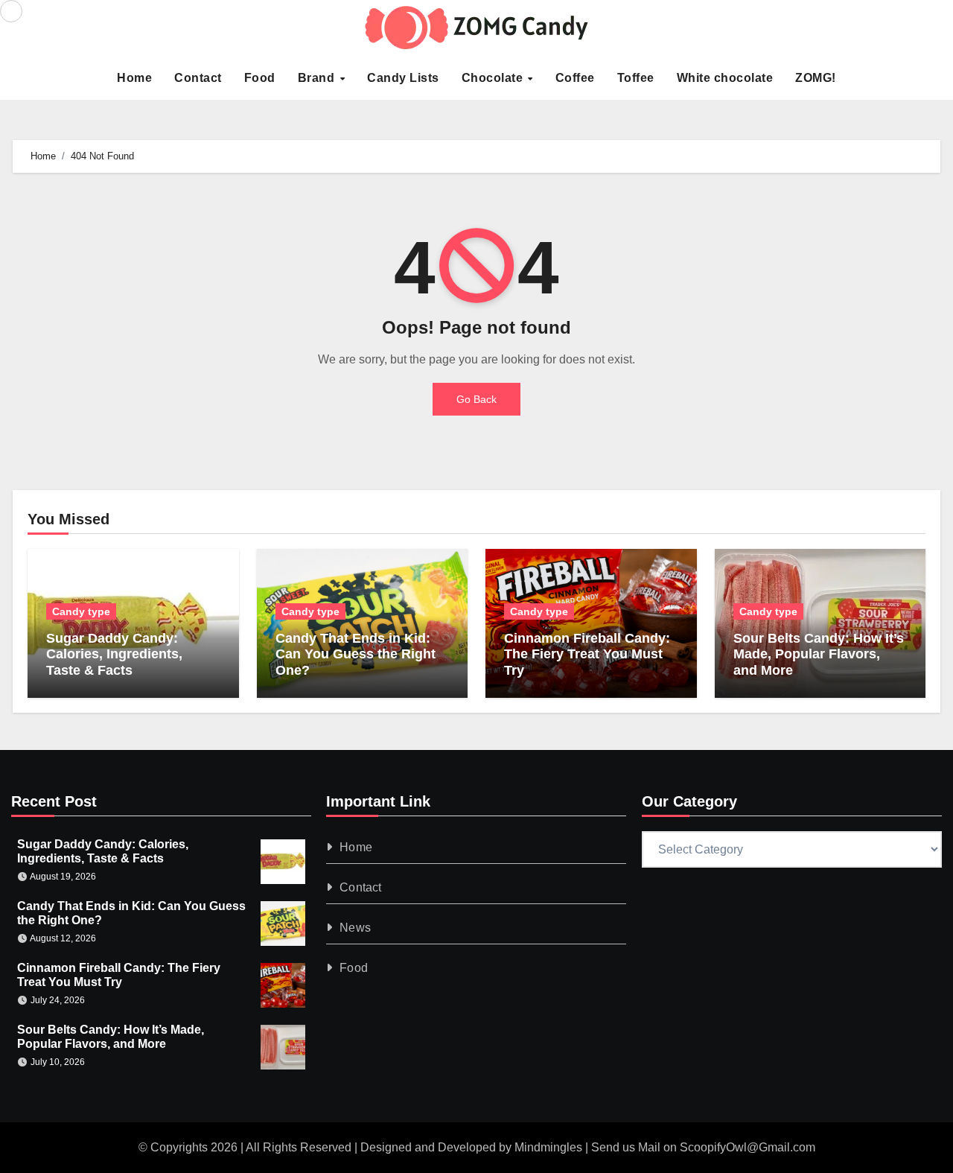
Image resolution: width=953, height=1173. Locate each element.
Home (134, 77)
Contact (198, 77)
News (356, 927)
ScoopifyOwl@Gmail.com (747, 1147)
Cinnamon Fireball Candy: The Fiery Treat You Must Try (587, 654)
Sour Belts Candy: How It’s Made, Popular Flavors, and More (818, 654)
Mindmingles (548, 1147)
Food (259, 77)
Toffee (635, 77)
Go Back (476, 399)
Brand (318, 77)
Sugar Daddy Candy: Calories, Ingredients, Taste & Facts (114, 654)
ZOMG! (815, 77)
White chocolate (725, 77)
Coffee (575, 77)
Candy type (81, 611)
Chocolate (494, 77)
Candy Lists (403, 77)
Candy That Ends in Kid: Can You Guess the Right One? (355, 654)
